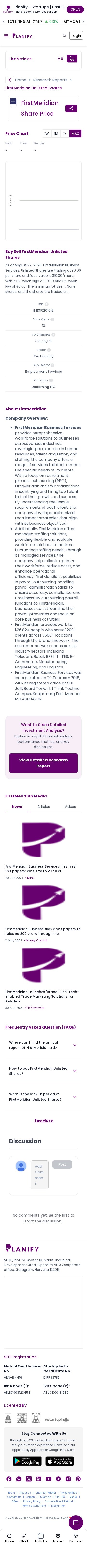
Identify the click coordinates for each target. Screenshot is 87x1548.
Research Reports (50, 80)
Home (20, 80)
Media (73, 1497)
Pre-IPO (60, 1497)
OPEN (75, 9)
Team (11, 1493)
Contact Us (14, 1497)
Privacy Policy (31, 1501)
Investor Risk (69, 1493)
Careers (31, 1497)
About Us (25, 1493)
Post (62, 1164)
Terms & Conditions (34, 1506)
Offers (15, 1501)
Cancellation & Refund (59, 1501)
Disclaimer (58, 1506)
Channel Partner (46, 1493)
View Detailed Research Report (43, 763)
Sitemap (45, 1497)
